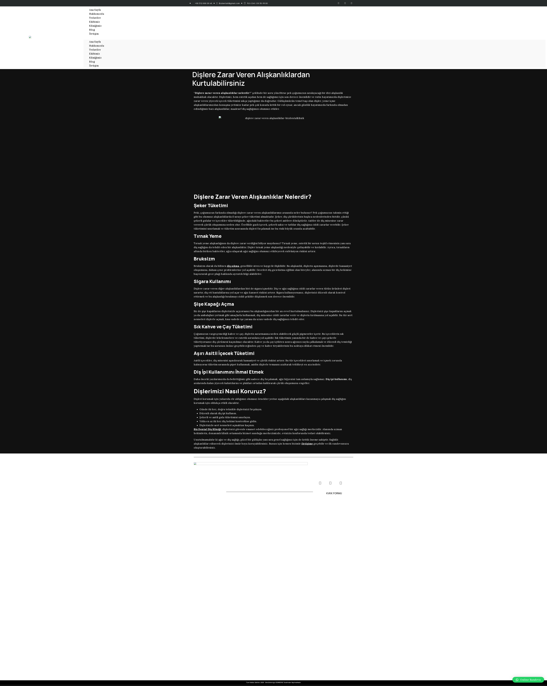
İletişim (94, 33)
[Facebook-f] (338, 3)
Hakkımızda (96, 13)
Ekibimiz (94, 21)
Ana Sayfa (95, 9)
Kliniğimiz (95, 25)
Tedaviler (95, 17)
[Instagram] (345, 3)
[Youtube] (351, 3)
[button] (314, 38)
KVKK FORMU (334, 493)
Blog (92, 29)
